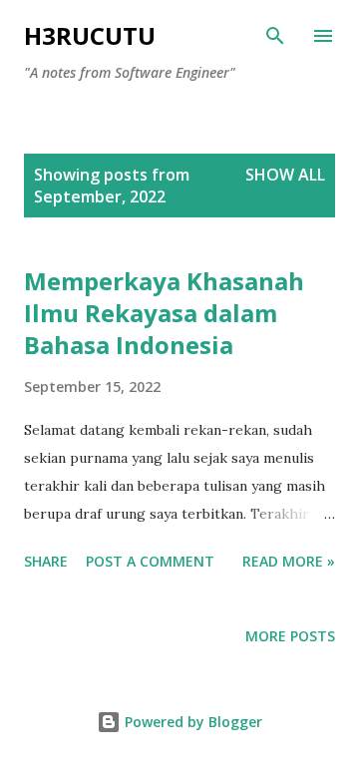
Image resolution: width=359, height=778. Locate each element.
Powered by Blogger (191, 721)
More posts (290, 635)
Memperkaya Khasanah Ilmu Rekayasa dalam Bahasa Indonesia (164, 312)
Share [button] (46, 561)
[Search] (275, 36)
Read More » (288, 561)
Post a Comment (150, 561)
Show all (285, 175)
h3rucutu (90, 35)
